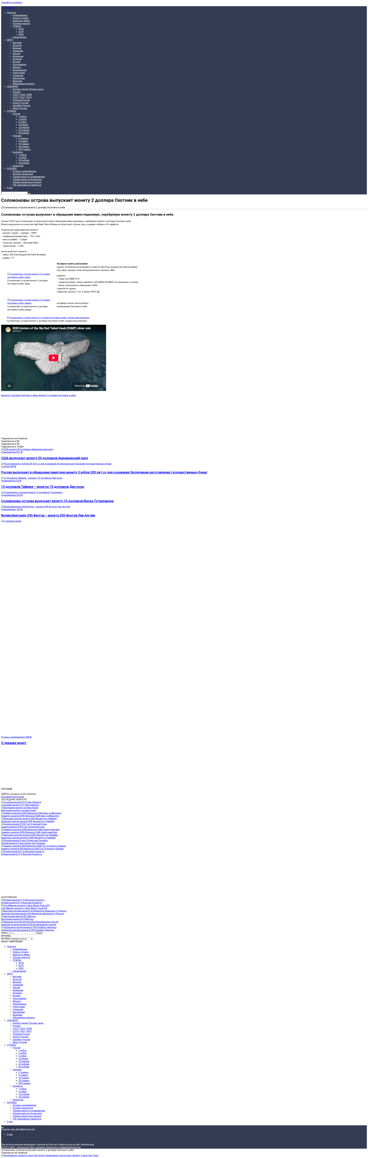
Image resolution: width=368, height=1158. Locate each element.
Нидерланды (20, 70)
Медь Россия (20, 108)
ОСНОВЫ (12, 168)
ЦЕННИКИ (12, 86)
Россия (16, 92)
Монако (17, 67)
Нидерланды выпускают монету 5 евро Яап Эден (71, 1155)
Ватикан (17, 48)
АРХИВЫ (6, 938)
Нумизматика (20, 15)
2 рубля (22, 119)
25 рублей (23, 130)
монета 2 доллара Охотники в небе (57, 395)
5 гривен (23, 141)
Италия (16, 61)
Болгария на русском (12, 796)
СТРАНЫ (11, 111)
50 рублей (23, 133)
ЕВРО (10, 40)
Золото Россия (20, 103)
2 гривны (23, 138)
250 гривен (24, 149)
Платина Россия (21, 100)
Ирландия (18, 56)
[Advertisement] (87, 417)
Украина (17, 135)
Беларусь (18, 152)
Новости (11, 12)
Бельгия (17, 45)
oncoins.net (9, 7)
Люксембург (20, 64)
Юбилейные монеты (24, 83)
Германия (18, 51)
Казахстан (18, 165)
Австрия (17, 42)
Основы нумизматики (24, 171)
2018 (21, 29)
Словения (18, 75)
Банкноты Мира (21, 20)
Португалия (19, 72)
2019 (21, 31)
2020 (21, 34)
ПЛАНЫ (17, 26)
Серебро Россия (21, 105)
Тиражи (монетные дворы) (27, 182)
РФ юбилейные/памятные (27, 185)
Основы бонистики (23, 174)
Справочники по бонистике (27, 179)
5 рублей (23, 124)
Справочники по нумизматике (29, 176)
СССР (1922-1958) (22, 94)
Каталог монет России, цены (28, 89)
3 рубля (22, 122)
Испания (17, 59)
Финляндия (19, 78)
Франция (17, 81)
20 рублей (23, 163)
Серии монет (19, 37)
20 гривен (23, 146)
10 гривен (23, 144)
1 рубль (22, 116)
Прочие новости (21, 23)
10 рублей (23, 127)
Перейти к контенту (11, 2)
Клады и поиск (21, 18)
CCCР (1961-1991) (22, 97)
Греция (16, 53)
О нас (10, 187)
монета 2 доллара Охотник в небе (19, 395)
